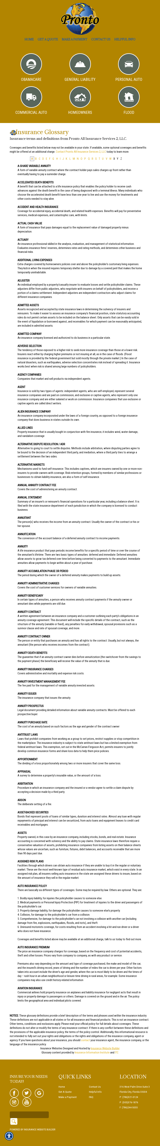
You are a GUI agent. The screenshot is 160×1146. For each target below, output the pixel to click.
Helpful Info (95, 1091)
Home (62, 1086)
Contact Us (95, 1086)
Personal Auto (128, 79)
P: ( (121, 1097)
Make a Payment (68, 1097)
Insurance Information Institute (92, 1052)
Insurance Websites (51, 1048)
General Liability (80, 79)
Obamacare (31, 79)
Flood (129, 112)
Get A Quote (65, 1091)
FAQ (91, 1097)
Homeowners (80, 112)
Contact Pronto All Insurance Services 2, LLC (81, 151)
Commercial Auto (31, 112)
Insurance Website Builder (105, 1048)
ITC (116, 1052)
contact (85, 1040)
